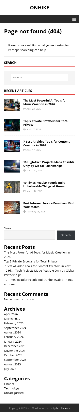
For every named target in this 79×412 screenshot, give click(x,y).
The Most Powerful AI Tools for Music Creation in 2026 (45, 102)
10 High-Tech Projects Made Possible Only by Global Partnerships (48, 164)
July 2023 (10, 369)
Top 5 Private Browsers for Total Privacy (45, 123)
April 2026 (11, 314)
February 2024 (13, 337)
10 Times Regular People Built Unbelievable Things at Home (44, 184)
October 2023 (13, 355)
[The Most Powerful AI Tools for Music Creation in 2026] (12, 108)
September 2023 (15, 360)
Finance (9, 384)
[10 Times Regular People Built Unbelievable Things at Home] (12, 190)
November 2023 (15, 351)
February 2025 (13, 323)
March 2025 (12, 319)
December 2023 (14, 346)
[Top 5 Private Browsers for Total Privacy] (12, 129)
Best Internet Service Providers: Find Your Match (48, 205)
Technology (11, 388)
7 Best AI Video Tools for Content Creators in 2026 (46, 143)
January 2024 (13, 341)
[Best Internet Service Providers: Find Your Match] (12, 211)
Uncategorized (14, 393)
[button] (73, 19)
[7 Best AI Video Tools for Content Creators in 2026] (12, 149)
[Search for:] (40, 77)
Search (8, 228)
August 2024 (12, 332)
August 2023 (12, 364)
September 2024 (15, 328)
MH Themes (63, 408)
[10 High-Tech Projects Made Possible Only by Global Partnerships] (12, 170)
